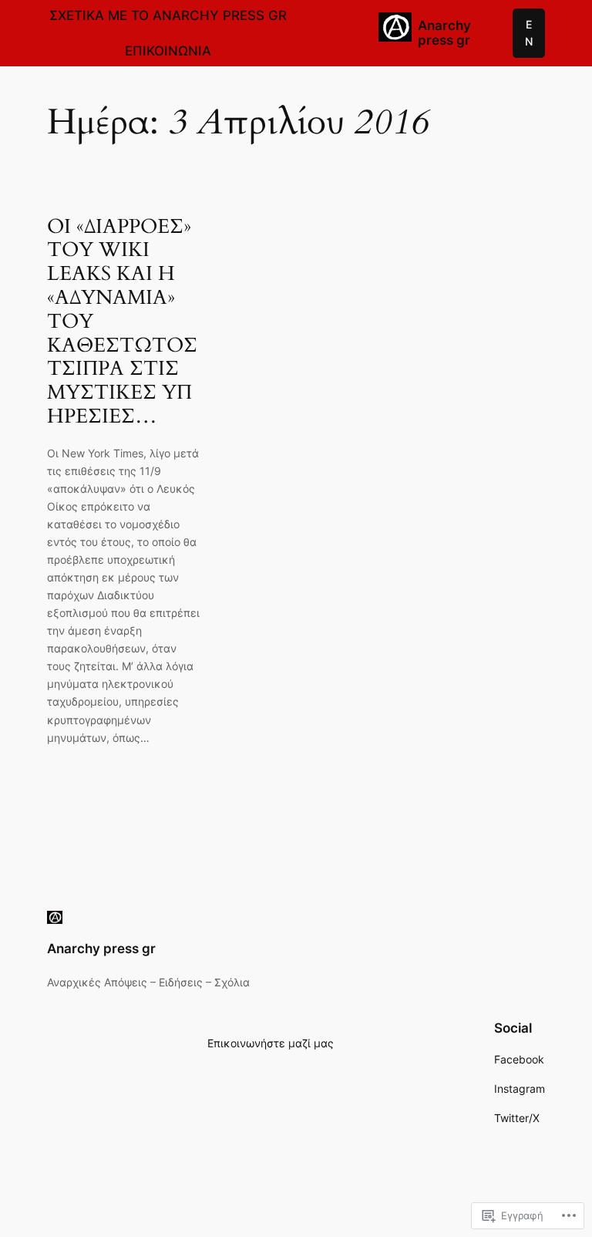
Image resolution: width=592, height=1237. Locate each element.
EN (529, 33)
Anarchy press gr (444, 33)
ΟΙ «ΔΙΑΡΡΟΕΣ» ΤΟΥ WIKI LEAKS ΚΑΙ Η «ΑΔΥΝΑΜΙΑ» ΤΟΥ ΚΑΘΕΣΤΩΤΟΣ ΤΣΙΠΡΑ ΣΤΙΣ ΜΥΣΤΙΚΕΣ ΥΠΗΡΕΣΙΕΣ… (122, 322)
